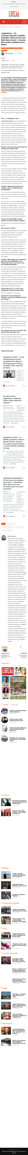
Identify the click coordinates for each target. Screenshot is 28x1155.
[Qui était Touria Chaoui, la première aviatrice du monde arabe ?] (6, 802)
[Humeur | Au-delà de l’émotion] (6, 895)
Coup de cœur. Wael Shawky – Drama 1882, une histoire (19, 812)
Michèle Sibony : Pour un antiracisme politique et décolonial (19, 920)
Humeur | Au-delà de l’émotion (18, 895)
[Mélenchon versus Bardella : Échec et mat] (6, 885)
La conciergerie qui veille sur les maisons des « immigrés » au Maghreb (18, 1031)
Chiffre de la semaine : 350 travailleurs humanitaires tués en (19, 1042)
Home (4, 27)
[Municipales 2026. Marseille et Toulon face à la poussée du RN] (6, 960)
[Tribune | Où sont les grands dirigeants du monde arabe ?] (6, 935)
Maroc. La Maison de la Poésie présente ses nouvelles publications (19, 970)
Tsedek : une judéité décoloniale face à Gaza (19, 910)
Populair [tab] (14, 705)
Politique (4, 50)
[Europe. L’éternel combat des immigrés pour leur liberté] (6, 875)
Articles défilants (12, 48)
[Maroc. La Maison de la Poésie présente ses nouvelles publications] (6, 970)
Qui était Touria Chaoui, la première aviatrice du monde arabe (19, 802)
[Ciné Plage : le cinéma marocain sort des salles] (6, 995)
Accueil (10, 27)
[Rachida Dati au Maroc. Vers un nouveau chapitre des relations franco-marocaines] (6, 980)
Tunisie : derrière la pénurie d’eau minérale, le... (18, 711)
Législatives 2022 (19, 527)
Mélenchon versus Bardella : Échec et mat (19, 885)
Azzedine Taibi (11, 523)
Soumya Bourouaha (7, 530)
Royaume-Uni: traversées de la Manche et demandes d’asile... (18, 739)
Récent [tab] (6, 705)
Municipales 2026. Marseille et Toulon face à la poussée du (18, 960)
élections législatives (7, 527)
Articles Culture (16, 799)
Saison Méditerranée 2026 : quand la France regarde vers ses (19, 1005)
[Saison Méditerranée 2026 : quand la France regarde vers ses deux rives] (6, 1006)
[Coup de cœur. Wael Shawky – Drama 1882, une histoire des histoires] (6, 812)
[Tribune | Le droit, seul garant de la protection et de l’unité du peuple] (6, 945)
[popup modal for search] (24, 21)
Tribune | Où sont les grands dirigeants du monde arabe (18, 935)
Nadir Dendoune (9, 53)
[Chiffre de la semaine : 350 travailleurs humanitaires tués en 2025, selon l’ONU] (6, 1042)
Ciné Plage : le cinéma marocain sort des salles (18, 995)
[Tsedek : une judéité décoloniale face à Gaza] (6, 910)
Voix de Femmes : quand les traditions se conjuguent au (19, 1015)
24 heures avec (15, 977)
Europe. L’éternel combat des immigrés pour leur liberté (19, 875)
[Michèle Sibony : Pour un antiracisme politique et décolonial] (6, 920)
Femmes (14, 917)
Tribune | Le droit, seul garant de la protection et (19, 945)
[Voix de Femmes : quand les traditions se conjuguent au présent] (6, 1016)
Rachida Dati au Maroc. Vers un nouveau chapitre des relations (19, 980)
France (20, 48)
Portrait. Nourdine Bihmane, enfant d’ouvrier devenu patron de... (18, 729)
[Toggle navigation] (3, 21)
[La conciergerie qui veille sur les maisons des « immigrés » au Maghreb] (6, 1031)
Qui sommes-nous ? (14, 1149)
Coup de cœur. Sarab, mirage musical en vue (16, 719)
